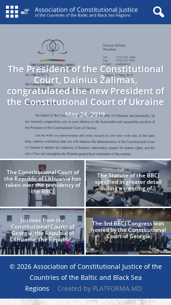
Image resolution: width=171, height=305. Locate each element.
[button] (157, 12)
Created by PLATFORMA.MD (99, 288)
